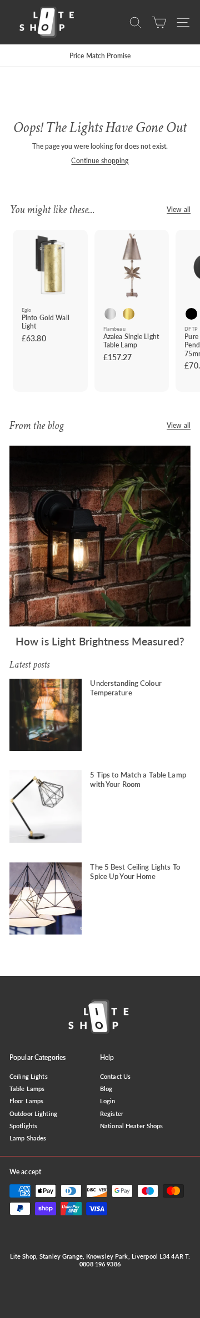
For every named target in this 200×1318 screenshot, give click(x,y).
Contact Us (115, 1076)
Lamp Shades (27, 1138)
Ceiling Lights (28, 1076)
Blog (106, 1088)
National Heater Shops (131, 1125)
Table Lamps (26, 1088)
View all (179, 209)
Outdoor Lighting (33, 1113)
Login (108, 1100)
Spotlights (23, 1125)
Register (111, 1113)
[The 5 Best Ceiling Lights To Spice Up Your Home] (45, 898)
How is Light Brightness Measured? (100, 641)
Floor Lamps (26, 1100)
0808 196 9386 (100, 1263)
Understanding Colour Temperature (125, 688)
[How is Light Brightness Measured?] (100, 536)
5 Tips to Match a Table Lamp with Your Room (138, 779)
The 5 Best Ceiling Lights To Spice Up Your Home (134, 871)
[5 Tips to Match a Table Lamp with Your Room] (45, 806)
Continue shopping (99, 160)
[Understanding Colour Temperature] (45, 715)
